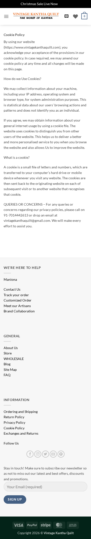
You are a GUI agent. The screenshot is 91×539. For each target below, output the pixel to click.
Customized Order (18, 300)
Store (8, 353)
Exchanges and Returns (21, 433)
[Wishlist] (75, 16)
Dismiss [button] (64, 4)
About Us (11, 348)
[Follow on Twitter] (45, 454)
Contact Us (12, 289)
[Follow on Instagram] (37, 454)
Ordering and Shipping (21, 412)
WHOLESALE (14, 359)
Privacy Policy (14, 422)
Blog (7, 364)
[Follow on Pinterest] (61, 454)
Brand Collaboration (19, 311)
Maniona (10, 279)
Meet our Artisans (17, 306)
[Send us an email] (53, 454)
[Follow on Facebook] (29, 454)
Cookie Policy (14, 428)
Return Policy (14, 417)
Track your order (16, 295)
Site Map (10, 369)
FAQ (7, 375)
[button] (6, 16)
